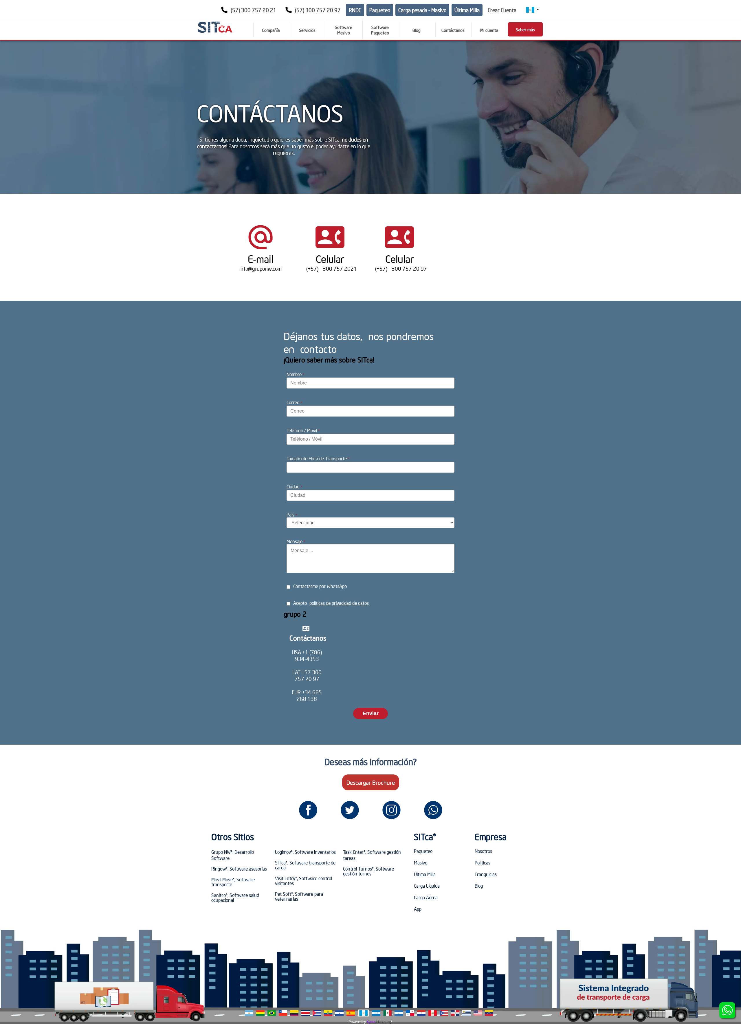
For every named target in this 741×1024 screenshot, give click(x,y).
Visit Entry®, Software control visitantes (303, 880)
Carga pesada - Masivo (422, 10)
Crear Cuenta (502, 10)
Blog (479, 886)
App (417, 909)
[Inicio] (215, 27)
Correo (294, 402)
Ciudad (294, 486)
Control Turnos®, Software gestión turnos (368, 871)
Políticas (482, 862)
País (292, 514)
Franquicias (486, 874)
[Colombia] (294, 1013)
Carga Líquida (427, 886)
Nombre (295, 374)
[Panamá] (410, 1013)
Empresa (491, 836)
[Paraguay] (421, 1013)
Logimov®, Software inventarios (305, 852)
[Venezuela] (489, 1013)
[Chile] (283, 1013)
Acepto (331, 603)
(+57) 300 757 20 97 (399, 268)
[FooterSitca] (308, 810)
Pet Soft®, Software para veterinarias (299, 896)
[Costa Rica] (305, 1013)
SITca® (425, 836)
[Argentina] (249, 1013)
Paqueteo (379, 10)
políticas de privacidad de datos (339, 603)
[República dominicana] (455, 1013)
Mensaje (296, 541)
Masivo (420, 862)
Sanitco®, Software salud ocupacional (235, 897)
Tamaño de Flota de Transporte (318, 458)
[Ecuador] (328, 1013)
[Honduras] (376, 1013)
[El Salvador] (339, 1013)
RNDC (355, 10)
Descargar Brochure (370, 782)
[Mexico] (387, 1013)
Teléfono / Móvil (303, 430)
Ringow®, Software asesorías (239, 868)
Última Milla (467, 10)
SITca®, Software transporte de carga (305, 865)
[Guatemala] (363, 1013)
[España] (350, 1013)
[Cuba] (317, 1013)
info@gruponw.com (260, 268)
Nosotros (483, 851)
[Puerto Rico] (444, 1013)
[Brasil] (271, 1013)
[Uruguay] (466, 1013)
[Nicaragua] (399, 1013)
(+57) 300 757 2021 (330, 268)
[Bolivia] (260, 1013)
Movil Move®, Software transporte (233, 881)
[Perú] (432, 1013)
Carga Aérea (426, 897)
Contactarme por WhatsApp (320, 586)
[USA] (478, 1013)
